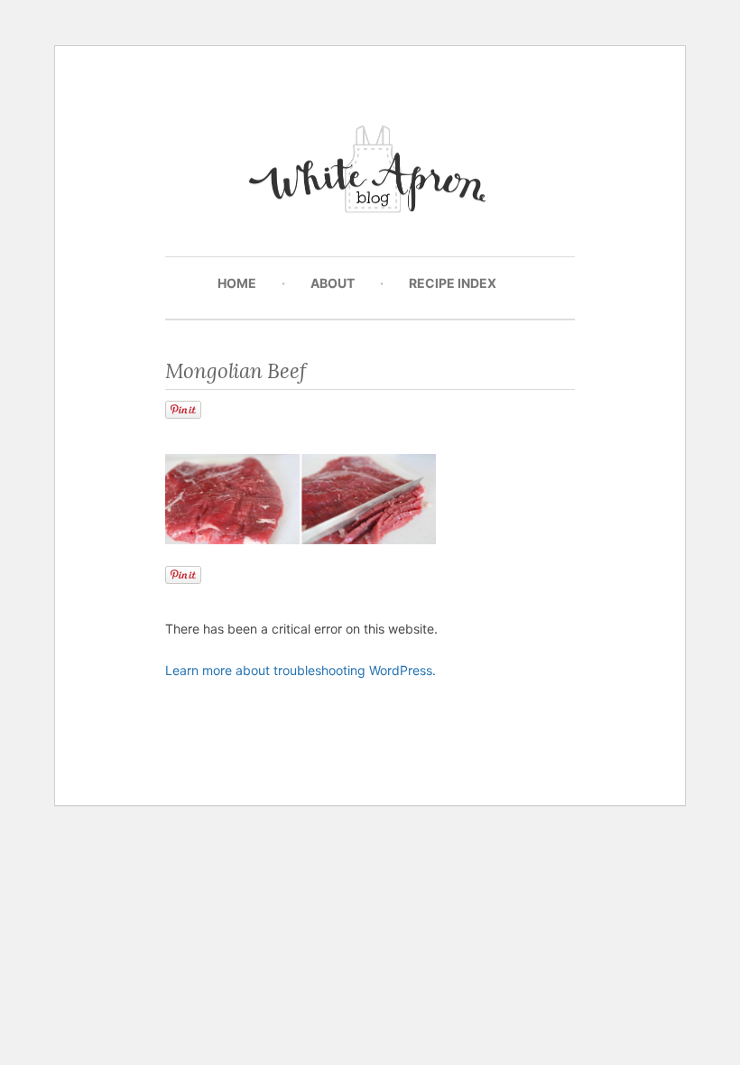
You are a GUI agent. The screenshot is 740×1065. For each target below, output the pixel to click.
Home (236, 283)
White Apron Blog (370, 173)
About (332, 283)
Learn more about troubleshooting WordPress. (300, 670)
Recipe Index (452, 283)
